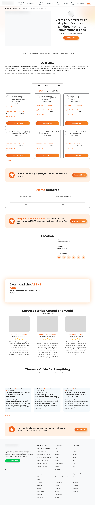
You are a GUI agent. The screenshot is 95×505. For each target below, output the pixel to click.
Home (9, 8)
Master (47, 85)
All (59, 85)
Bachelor (36, 85)
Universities (16, 8)
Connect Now (79, 175)
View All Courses (10, 161)
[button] (45, 448)
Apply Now (71, 38)
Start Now (81, 429)
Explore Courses (78, 221)
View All (7, 415)
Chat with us (14, 460)
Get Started (18, 123)
